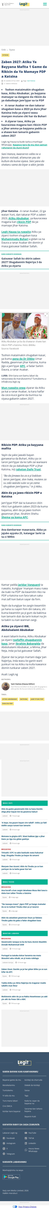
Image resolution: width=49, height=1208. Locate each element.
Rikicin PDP (7, 703)
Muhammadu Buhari (14, 239)
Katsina (23, 699)
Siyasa (12, 49)
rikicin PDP (24, 222)
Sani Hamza (31, 81)
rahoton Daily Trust (28, 469)
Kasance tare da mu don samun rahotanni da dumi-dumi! (24, 146)
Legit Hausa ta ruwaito (16, 231)
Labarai (4, 816)
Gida (3, 49)
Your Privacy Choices (27, 1206)
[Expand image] (46, 315)
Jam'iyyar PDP (37, 699)
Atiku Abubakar (18, 218)
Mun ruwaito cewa (13, 388)
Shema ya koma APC (14, 517)
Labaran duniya (7, 962)
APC (22, 366)
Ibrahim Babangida (28, 643)
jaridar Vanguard (29, 584)
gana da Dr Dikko (23, 358)
